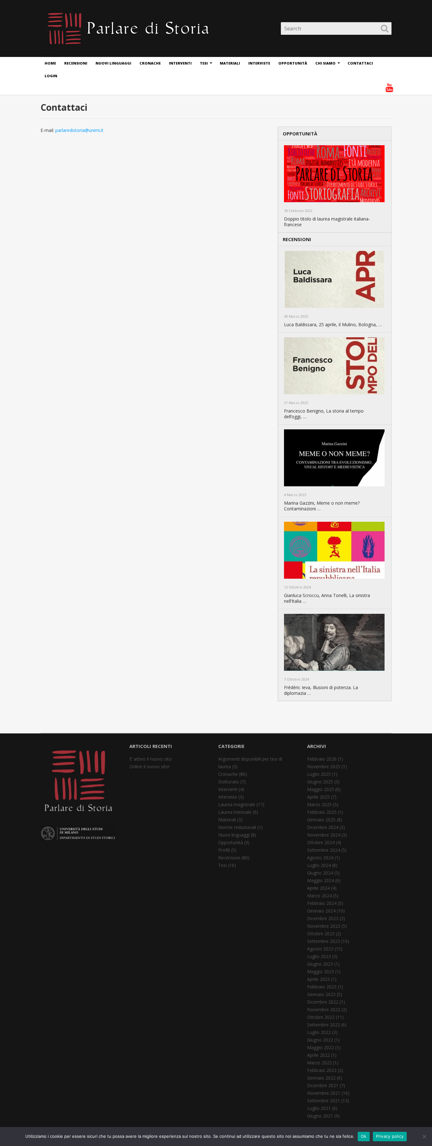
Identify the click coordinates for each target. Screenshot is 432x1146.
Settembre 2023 (323, 941)
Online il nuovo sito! (149, 766)
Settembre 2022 (323, 1025)
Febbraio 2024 (321, 903)
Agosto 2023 (320, 949)
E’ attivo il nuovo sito (150, 759)
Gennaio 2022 (321, 1078)
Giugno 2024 (320, 873)
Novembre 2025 (323, 766)
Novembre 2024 (323, 835)
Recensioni (75, 63)
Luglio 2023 (319, 956)
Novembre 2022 (323, 1009)
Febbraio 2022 (321, 1070)
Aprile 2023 (318, 979)
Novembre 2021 (323, 1093)
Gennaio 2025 (321, 820)
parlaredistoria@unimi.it (79, 130)
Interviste (259, 63)
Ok (364, 1136)
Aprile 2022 (318, 1055)
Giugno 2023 (320, 964)
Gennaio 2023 (321, 994)
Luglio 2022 (319, 1032)
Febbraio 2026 (321, 759)
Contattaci (360, 63)
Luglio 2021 (319, 1108)
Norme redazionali (237, 827)
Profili (224, 850)
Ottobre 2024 (321, 842)
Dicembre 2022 (322, 1002)
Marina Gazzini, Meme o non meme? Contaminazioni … (322, 506)
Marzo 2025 (319, 804)
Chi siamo (325, 63)
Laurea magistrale (236, 804)
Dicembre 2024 (322, 827)
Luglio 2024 (319, 865)
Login (51, 75)
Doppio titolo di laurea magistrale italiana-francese (327, 221)
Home (50, 63)
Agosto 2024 (320, 858)
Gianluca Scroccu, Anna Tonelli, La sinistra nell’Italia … (327, 598)
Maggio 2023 (320, 971)
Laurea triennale (234, 812)
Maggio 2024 (320, 880)
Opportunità (292, 63)
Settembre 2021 (323, 1101)
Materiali (230, 63)
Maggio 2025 (320, 789)
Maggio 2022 (320, 1047)
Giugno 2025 (320, 782)
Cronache (150, 63)
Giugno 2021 (320, 1116)
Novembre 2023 (323, 926)
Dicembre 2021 (322, 1085)
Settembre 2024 (323, 850)
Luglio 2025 (319, 774)
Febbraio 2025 (321, 812)
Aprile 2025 (318, 797)
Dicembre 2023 (322, 918)
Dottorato (228, 782)
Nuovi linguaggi (113, 63)
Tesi (204, 63)
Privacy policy (390, 1136)
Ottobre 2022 (321, 1017)
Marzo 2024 (319, 896)
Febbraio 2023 (321, 987)
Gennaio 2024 (321, 911)
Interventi (180, 63)
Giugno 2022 (320, 1040)
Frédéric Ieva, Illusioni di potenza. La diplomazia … (321, 690)
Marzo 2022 (319, 1063)
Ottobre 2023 (321, 934)
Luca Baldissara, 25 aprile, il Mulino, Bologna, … (333, 324)
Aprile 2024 (318, 888)
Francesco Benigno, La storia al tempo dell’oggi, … (324, 414)
